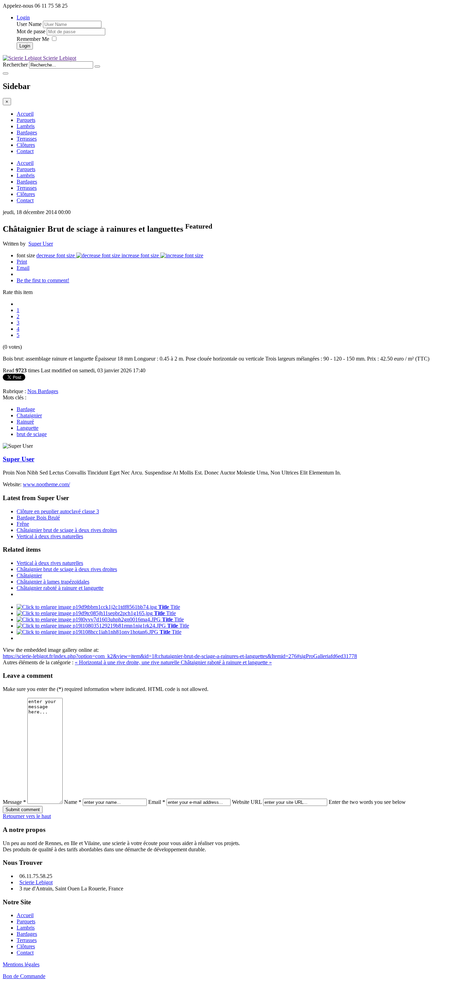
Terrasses (27, 139)
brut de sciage (32, 434)
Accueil (25, 114)
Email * (156, 802)
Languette (27, 428)
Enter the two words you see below (367, 802)
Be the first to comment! (43, 280)
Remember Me (34, 39)
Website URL (247, 802)
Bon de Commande (24, 976)
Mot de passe (31, 31)
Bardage (26, 409)
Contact (25, 151)
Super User (40, 244)
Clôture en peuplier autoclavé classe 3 (58, 511)
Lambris (26, 126)
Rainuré (25, 422)
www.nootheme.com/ (46, 484)
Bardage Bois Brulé (38, 518)
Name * (72, 802)
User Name (29, 24)
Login (23, 17)
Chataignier (29, 415)
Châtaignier (29, 575)
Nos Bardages (42, 391)
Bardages (27, 132)
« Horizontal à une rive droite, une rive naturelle (128, 662)
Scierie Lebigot (36, 882)
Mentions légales (21, 964)
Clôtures (26, 145)
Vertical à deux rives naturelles (50, 536)
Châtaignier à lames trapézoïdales (53, 582)
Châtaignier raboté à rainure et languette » (226, 662)
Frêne (23, 524)
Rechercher (15, 65)
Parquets (26, 120)
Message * (14, 802)
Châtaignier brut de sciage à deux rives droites (67, 530)
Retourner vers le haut (27, 816)
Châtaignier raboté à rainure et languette (60, 588)
